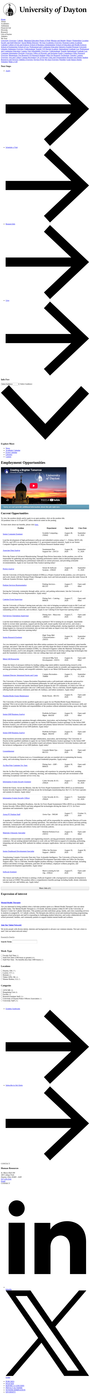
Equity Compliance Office (68, 53)
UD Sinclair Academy (50, 49)
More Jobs (44, 888)
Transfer (39, 49)
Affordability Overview (40, 51)
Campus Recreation (28, 58)
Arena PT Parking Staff (11, 814)
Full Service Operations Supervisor (16, 616)
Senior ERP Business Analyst (14, 714)
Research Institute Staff (13, 996)
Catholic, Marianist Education (28, 41)
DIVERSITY (11, 1392)
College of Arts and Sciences (18, 45)
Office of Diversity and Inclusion (45, 53)
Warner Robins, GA (11, 979)
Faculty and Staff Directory (11, 43)
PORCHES (10, 1381)
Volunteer (4, 62)
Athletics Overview (26, 60)
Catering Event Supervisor (12, 599)
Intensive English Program (69, 47)
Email (3, 1181)
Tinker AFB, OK (10, 977)
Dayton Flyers (39, 60)
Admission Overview (16, 49)
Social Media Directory (30, 43)
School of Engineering (9, 47)
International (63, 49)
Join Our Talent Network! (11, 925)
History (69, 41)
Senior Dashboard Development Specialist (18, 851)
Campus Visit (26, 51)
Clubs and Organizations (57, 58)
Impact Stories (76, 60)
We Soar (42, 43)
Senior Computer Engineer (13, 534)
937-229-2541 (6, 1179)
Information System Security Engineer (17, 782)
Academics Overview (54, 43)
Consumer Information (9, 53)
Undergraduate (29, 49)
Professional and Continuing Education (44, 47)
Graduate (72, 49)
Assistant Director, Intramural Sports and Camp (20, 675)
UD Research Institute (37, 55)
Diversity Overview (25, 53)
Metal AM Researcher (11, 659)
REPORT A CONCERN (15, 1386)
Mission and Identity (58, 41)
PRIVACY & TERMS (14, 1388)
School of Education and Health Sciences (71, 45)
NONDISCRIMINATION (15, 1390)
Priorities (62, 60)
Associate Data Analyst (11, 550)
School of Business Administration (42, 45)
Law (77, 49)
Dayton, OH (9, 971)
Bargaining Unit (10, 992)
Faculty (6, 994)
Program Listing (68, 43)
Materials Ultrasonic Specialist (14, 833)
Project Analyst (8, 569)
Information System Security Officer (16, 798)
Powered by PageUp (7, 937)
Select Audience (26, 384)
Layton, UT (8, 973)
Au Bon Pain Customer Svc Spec (15, 765)
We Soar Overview (52, 60)
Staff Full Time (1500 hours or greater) (18, 958)
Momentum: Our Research (18, 55)
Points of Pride (44, 41)
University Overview (9, 41)
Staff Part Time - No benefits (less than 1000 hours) (23, 960)
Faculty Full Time (10, 955)
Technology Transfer (68, 55)
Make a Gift (13, 62)
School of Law (23, 47)
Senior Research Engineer (12, 637)
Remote (7, 975)
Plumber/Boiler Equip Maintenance (16, 696)
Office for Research (53, 55)
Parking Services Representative (15, 585)
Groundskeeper (8, 751)
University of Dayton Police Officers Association (22, 999)
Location (85, 41)
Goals (68, 60)
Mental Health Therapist (11, 903)
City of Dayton (42, 58)
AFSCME (7, 990)
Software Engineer (10, 872)
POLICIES (10, 1384)
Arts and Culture (15, 58)
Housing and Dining (74, 58)
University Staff (10, 1001)
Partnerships (76, 41)
